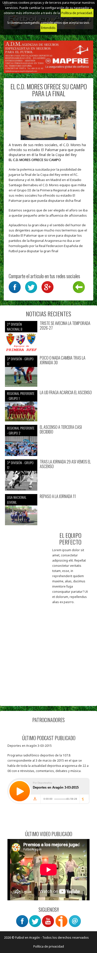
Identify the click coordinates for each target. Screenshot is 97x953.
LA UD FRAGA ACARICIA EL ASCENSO (66, 392)
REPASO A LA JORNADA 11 (58, 496)
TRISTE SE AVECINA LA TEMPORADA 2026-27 (65, 325)
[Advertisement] (48, 653)
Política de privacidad (48, 946)
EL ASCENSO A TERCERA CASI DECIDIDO (61, 429)
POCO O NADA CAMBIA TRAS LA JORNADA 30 (62, 360)
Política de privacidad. (77, 13)
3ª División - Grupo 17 (20, 361)
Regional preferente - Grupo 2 (20, 430)
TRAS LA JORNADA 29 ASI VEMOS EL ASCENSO (65, 464)
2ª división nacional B (14, 326)
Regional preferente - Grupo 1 (20, 396)
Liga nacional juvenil (16, 500)
